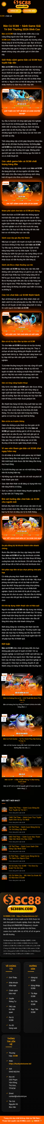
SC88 (2, 16)
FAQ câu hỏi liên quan (12, 1009)
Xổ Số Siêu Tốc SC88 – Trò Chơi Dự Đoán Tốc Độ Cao (23, 867)
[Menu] (4, 4)
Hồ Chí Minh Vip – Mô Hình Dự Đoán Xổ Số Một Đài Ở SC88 (25, 876)
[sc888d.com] (22, 4)
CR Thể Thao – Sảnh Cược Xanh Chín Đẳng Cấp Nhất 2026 (23, 847)
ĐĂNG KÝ (14, 11)
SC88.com (6, 40)
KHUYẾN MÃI (29, 11)
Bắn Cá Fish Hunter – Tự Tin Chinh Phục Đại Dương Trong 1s (22, 740)
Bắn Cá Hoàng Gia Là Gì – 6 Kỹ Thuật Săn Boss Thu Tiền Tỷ (22, 699)
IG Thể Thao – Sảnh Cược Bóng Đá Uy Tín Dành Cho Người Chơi (24, 857)
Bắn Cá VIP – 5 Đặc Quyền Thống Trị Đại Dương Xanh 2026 (22, 781)
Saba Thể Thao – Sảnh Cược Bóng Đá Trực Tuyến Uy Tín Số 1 (24, 809)
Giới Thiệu (13, 977)
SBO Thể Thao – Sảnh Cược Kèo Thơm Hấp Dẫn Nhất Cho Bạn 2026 (24, 838)
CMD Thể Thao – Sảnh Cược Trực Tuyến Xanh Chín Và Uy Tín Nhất (25, 818)
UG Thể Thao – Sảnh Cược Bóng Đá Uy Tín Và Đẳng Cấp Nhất (24, 828)
